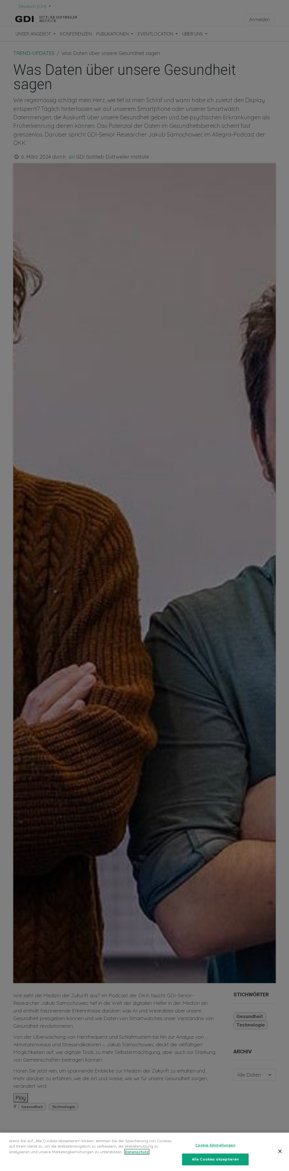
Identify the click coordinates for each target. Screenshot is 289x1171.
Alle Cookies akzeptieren (215, 1159)
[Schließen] (280, 1151)
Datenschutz (137, 1152)
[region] (144, 1152)
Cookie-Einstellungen (215, 1145)
